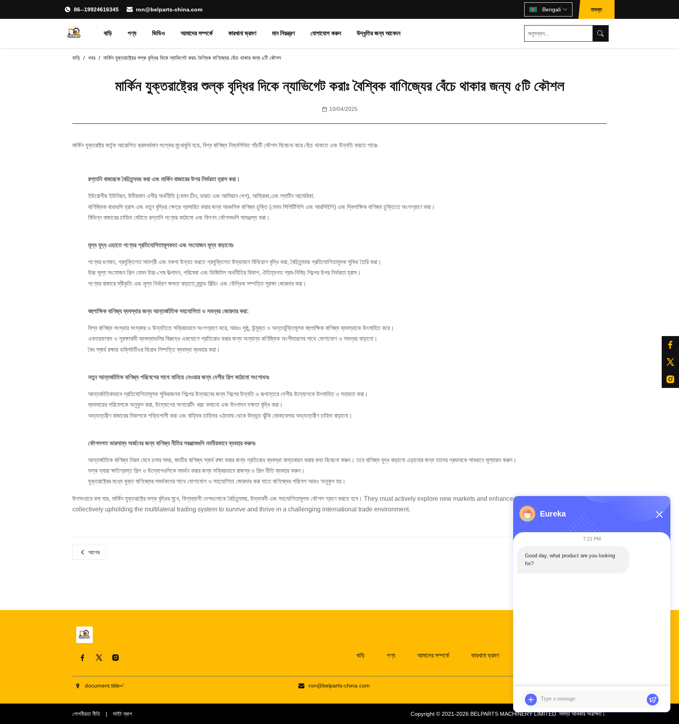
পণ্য (132, 33)
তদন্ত (596, 9)
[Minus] (659, 514)
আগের (94, 552)
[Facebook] (82, 657)
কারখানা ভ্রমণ (242, 33)
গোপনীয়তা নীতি (86, 714)
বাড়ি (108, 33)
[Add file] (531, 699)
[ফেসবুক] (670, 344)
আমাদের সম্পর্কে (197, 33)
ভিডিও (158, 33)
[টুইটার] (670, 362)
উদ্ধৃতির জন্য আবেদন (378, 33)
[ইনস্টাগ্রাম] (670, 379)
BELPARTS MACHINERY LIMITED (513, 714)
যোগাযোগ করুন (325, 33)
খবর (91, 58)
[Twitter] (99, 657)
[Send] (653, 699)
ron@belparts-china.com (169, 9)
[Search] (600, 33)
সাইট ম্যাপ (122, 714)
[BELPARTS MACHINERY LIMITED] (74, 33)
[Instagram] (115, 657)
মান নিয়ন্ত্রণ (283, 33)
